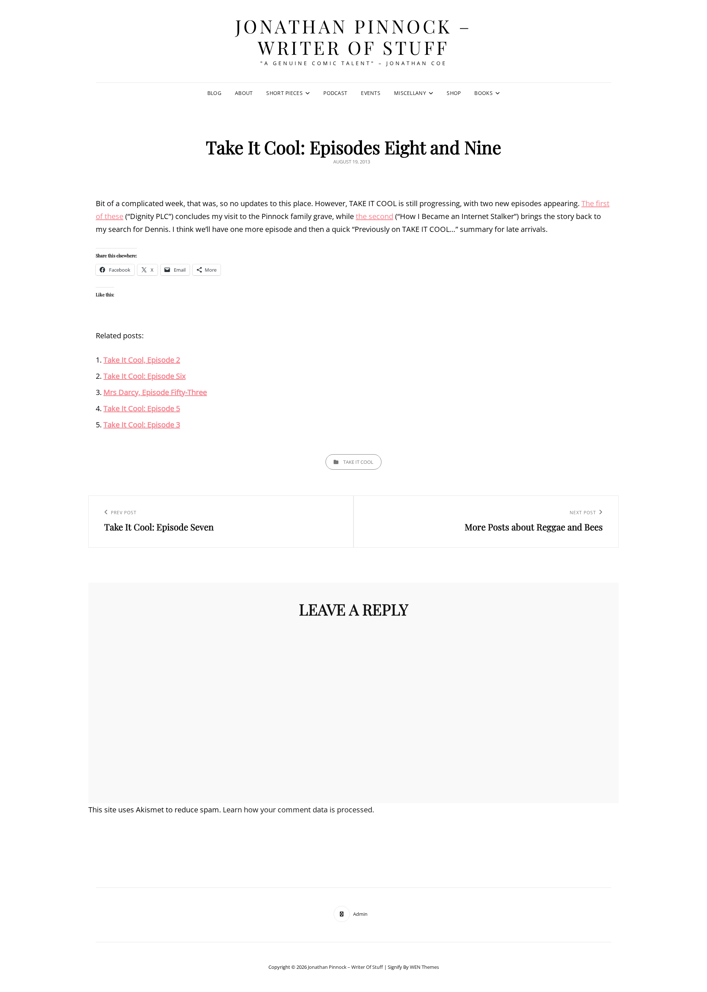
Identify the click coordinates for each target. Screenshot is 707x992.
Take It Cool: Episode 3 (141, 425)
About (244, 92)
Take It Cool (358, 462)
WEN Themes (424, 967)
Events (370, 92)
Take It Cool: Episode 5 (141, 408)
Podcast (335, 92)
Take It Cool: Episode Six (144, 376)
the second (374, 216)
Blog (214, 92)
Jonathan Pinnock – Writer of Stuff (353, 37)
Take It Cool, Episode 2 (141, 360)
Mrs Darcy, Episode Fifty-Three (155, 392)
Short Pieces (284, 92)
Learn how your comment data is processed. (298, 810)
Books (483, 92)
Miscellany (410, 92)
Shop (454, 92)
